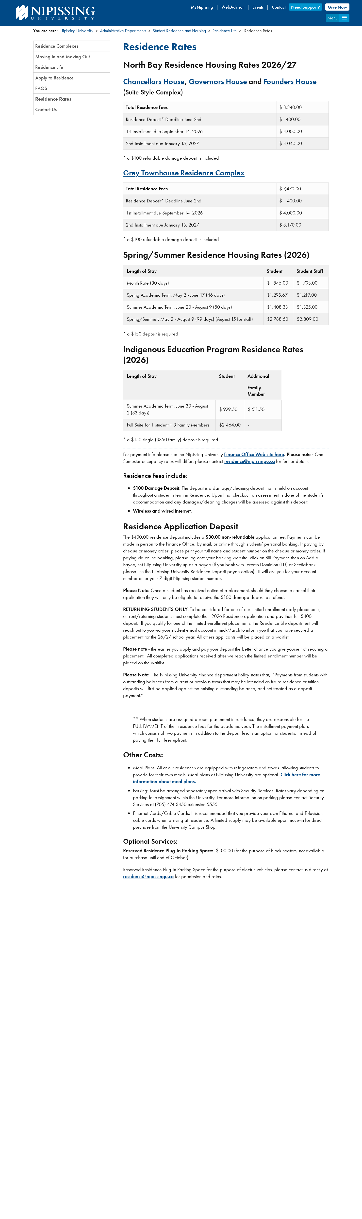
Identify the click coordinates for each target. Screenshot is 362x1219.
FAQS (41, 88)
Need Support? (305, 7)
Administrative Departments (123, 30)
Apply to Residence (54, 78)
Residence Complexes (56, 46)
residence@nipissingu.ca (249, 461)
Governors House (218, 81)
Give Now (337, 7)
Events (257, 7)
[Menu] (344, 18)
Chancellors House (154, 81)
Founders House (290, 81)
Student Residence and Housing (179, 30)
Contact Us (46, 109)
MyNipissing (202, 7)
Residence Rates (53, 99)
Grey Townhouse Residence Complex (184, 173)
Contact (279, 7)
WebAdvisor (232, 7)
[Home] (55, 12)
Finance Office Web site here (254, 454)
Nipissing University (76, 30)
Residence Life (225, 30)
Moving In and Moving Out (62, 56)
